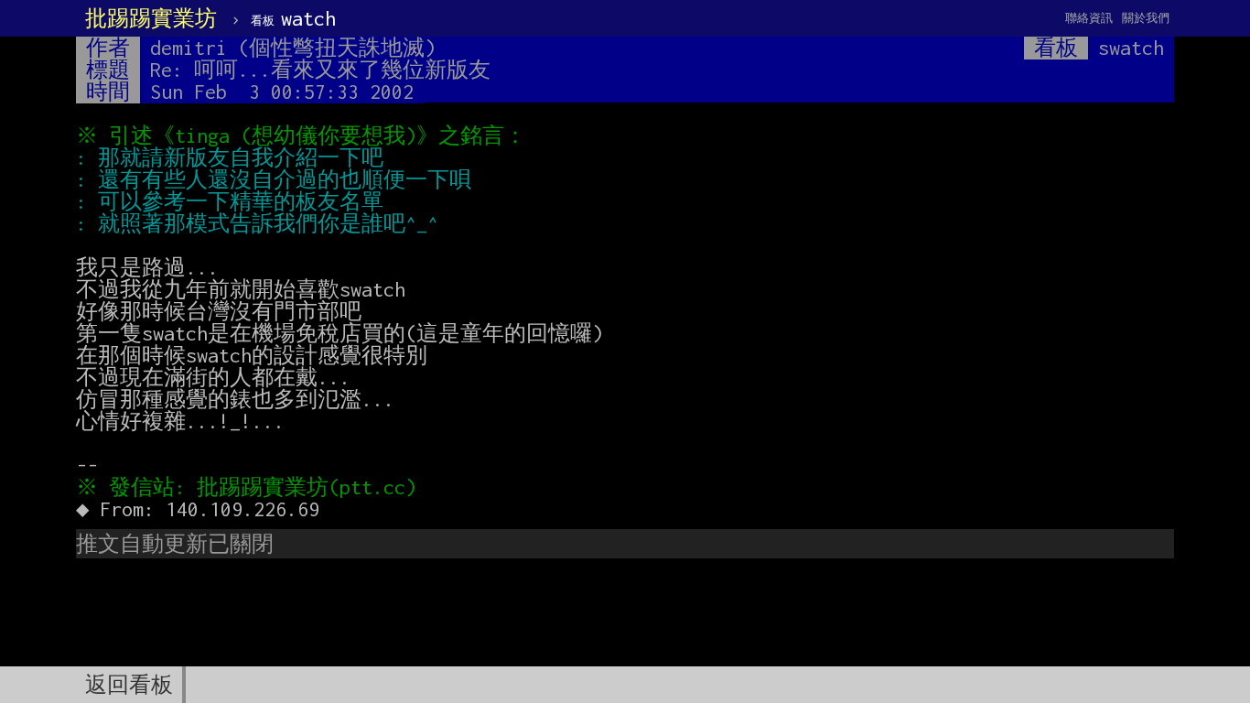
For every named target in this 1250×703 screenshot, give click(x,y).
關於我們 (1145, 18)
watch (293, 18)
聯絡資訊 (1089, 18)
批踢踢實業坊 (151, 18)
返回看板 (129, 685)
